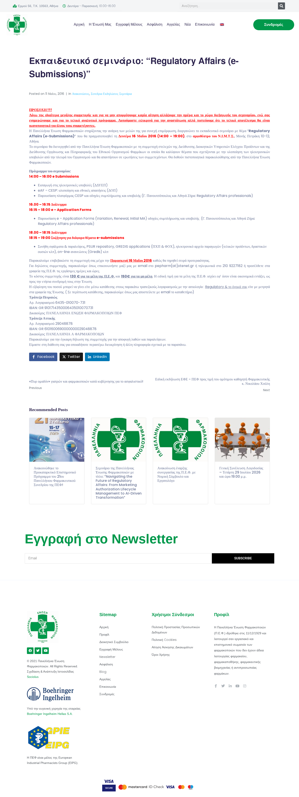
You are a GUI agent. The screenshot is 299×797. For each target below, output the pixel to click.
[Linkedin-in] (230, 686)
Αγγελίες (173, 24)
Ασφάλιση (154, 24)
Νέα (188, 24)
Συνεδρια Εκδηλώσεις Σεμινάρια (111, 94)
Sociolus (33, 677)
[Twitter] (223, 686)
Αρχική (79, 24)
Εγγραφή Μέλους (129, 24)
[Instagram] (244, 686)
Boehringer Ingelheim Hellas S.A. (50, 714)
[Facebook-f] (216, 686)
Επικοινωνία (205, 24)
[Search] (281, 5)
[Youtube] (237, 686)
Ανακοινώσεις (80, 94)
